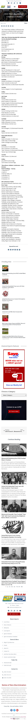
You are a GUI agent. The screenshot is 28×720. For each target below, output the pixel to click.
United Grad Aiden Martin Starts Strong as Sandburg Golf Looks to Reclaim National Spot (13, 337)
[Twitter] (14, 710)
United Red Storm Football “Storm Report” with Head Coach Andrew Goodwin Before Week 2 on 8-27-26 (13, 582)
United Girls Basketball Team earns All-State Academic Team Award (13, 287)
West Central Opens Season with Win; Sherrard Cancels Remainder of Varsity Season (13, 324)
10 (21, 587)
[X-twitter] (17, 3)
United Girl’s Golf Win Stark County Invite (12, 311)
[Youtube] (20, 3)
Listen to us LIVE (14, 407)
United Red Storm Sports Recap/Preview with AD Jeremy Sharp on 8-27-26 (13, 562)
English (17, 718)
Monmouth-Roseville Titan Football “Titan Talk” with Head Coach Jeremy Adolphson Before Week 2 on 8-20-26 (13, 516)
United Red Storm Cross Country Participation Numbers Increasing (11, 536)
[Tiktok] (14, 3)
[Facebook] (9, 3)
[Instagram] (11, 3)
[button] (14, 6)
